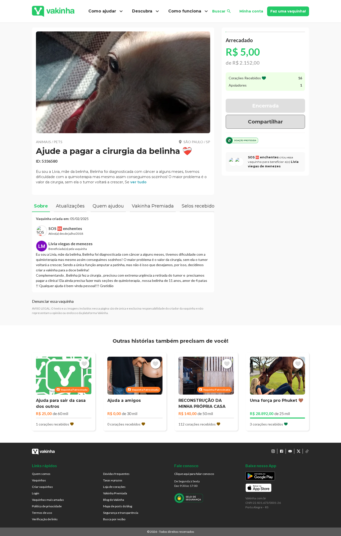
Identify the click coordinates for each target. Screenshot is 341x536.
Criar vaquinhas (42, 487)
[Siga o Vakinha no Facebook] (282, 451)
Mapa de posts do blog (117, 506)
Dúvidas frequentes (116, 474)
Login (35, 493)
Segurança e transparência (120, 513)
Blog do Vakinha (113, 500)
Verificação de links (45, 519)
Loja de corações (114, 487)
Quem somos (41, 474)
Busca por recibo (114, 519)
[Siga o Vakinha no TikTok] (307, 451)
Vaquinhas (39, 480)
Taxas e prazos (112, 480)
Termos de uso (42, 513)
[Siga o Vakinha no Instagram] (273, 451)
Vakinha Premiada (115, 493)
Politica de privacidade (47, 506)
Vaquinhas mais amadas (48, 500)
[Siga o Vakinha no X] (299, 451)
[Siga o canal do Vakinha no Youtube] (290, 451)
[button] (123, 82)
